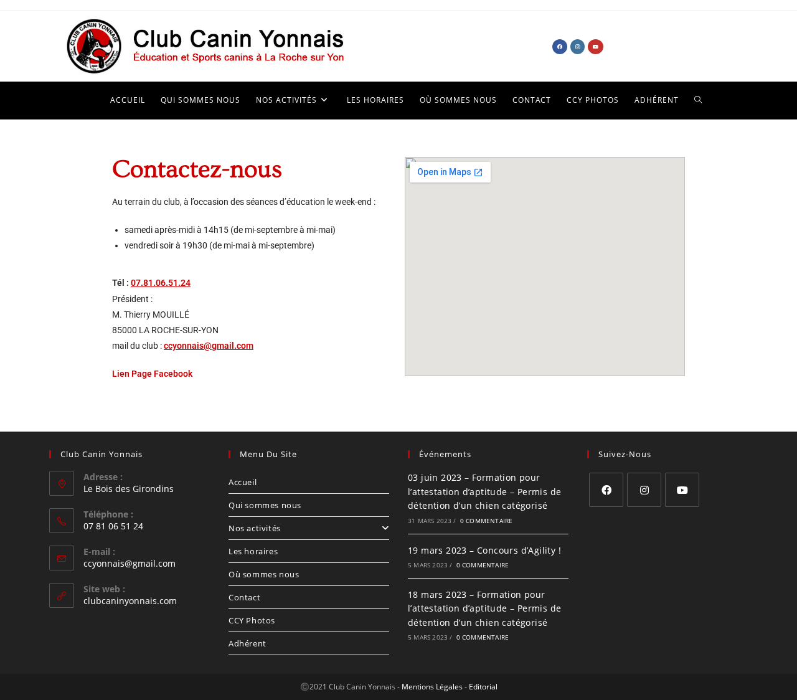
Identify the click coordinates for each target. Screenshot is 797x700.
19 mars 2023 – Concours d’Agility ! (484, 550)
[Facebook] (606, 490)
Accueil (243, 482)
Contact (244, 597)
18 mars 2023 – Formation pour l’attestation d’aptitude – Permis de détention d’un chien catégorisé (484, 608)
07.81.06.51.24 (161, 283)
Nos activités (255, 528)
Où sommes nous (264, 574)
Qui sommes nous (265, 505)
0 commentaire (486, 520)
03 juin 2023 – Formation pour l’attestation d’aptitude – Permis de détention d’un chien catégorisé (484, 491)
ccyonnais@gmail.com (208, 346)
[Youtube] (682, 490)
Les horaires (253, 551)
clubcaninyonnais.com (130, 601)
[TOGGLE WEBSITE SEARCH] (690, 100)
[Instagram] (644, 490)
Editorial (483, 686)
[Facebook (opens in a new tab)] (559, 46)
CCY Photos (252, 620)
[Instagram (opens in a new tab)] (577, 46)
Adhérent (247, 643)
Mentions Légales (432, 686)
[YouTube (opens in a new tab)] (595, 46)
